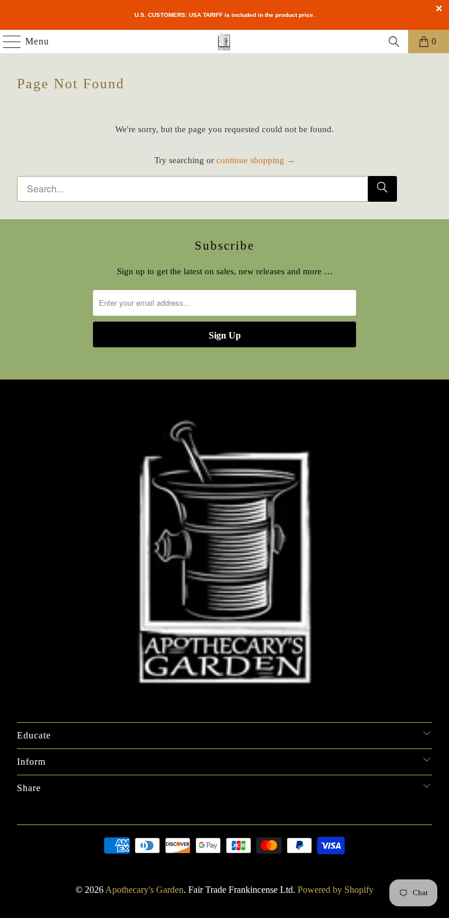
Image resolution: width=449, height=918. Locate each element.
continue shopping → (255, 160)
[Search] (394, 41)
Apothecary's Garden (144, 890)
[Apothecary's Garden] (224, 41)
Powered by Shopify (336, 890)
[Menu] (6, 41)
